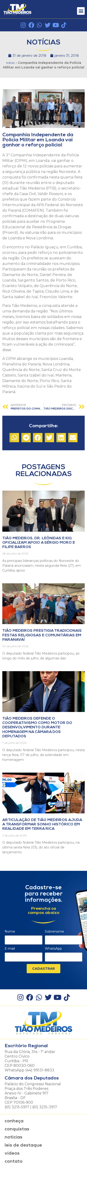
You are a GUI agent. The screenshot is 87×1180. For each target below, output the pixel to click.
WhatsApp (53, 949)
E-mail (10, 949)
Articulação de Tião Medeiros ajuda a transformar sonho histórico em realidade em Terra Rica (42, 824)
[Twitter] (48, 25)
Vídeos (12, 1153)
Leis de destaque (23, 1145)
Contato (14, 1161)
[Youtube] (56, 25)
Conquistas (17, 1129)
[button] (81, 11)
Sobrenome (54, 932)
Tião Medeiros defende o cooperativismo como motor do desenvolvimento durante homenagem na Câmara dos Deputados (37, 727)
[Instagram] (23, 25)
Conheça (14, 1121)
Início (10, 63)
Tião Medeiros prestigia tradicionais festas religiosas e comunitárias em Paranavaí (42, 635)
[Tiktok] (64, 25)
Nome (10, 932)
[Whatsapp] (39, 25)
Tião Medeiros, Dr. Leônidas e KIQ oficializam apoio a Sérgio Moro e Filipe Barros (38, 543)
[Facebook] (31, 25)
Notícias (13, 1137)
